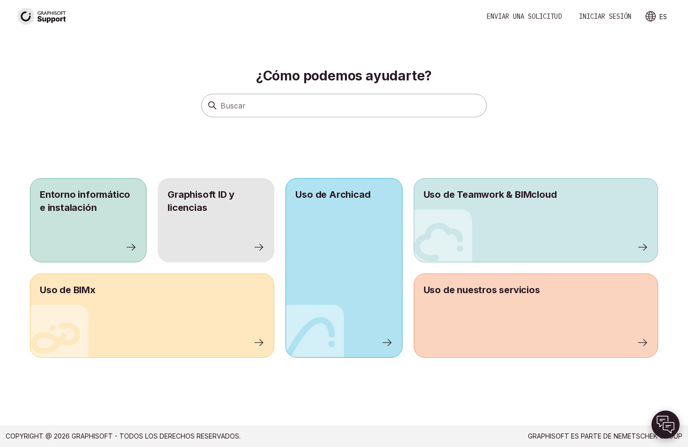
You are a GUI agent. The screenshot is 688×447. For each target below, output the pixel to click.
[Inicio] (42, 16)
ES (663, 17)
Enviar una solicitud (524, 16)
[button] (665, 425)
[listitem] (343, 268)
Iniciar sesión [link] (605, 16)
